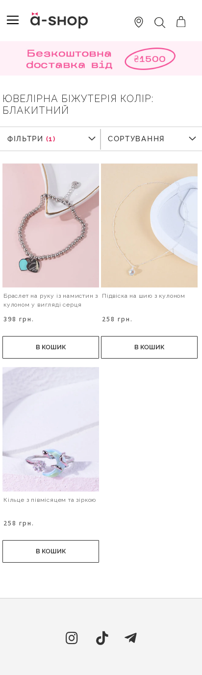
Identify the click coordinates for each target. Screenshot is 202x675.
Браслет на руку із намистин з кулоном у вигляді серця (50, 300)
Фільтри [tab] (25, 138)
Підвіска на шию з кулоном (143, 295)
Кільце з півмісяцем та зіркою (49, 499)
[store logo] (59, 20)
